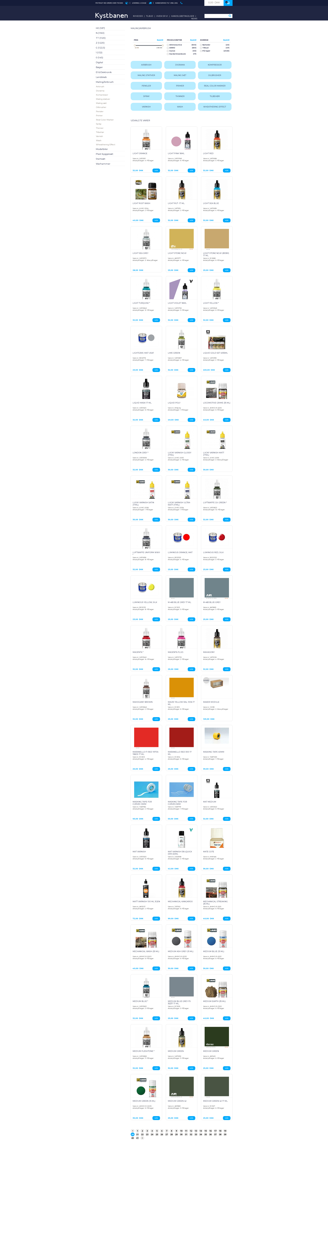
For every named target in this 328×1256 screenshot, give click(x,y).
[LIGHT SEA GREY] (146, 241)
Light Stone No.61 (177, 253)
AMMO (172, 48)
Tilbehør (100, 132)
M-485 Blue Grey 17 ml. (179, 602)
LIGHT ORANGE (140, 153)
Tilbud (149, 16)
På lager (206, 51)
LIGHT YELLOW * (211, 303)
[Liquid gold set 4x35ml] (216, 341)
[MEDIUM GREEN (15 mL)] (146, 1089)
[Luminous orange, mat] (181, 537)
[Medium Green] (216, 1039)
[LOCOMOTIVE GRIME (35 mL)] (216, 391)
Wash (98, 140)
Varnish (99, 136)
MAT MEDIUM (209, 802)
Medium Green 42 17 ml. (215, 1101)
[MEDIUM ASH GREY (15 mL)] (181, 939)
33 (196, 1134)
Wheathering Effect (105, 144)
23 (147, 1134)
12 (191, 1131)
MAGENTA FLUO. (176, 652)
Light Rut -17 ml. (176, 203)
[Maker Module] (216, 684)
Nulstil (160, 40)
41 (137, 1138)
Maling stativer (103, 99)
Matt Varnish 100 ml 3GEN (146, 901)
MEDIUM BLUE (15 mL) (213, 951)
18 (220, 1131)
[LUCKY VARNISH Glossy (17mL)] (181, 440)
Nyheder (138, 16)
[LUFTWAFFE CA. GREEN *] (216, 491)
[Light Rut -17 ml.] (181, 191)
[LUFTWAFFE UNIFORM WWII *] (146, 541)
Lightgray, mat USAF (143, 353)
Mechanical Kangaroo (180, 901)
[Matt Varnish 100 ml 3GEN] (146, 889)
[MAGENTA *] (146, 640)
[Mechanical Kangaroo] (181, 889)
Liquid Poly (174, 403)
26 (162, 1134)
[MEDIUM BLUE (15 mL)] (216, 939)
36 (210, 1134)
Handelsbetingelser (182, 16)
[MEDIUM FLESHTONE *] (146, 1039)
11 (186, 1131)
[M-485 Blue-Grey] (216, 590)
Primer (99, 115)
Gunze (172, 51)
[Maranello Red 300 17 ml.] (181, 740)
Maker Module (211, 702)
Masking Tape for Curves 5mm (177, 803)
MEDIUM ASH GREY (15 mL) (180, 951)
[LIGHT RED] (216, 141)
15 (205, 1131)
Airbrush (100, 86)
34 (201, 1134)
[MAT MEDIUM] (216, 789)
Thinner (99, 128)
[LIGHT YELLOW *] (216, 291)
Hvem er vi (162, 16)
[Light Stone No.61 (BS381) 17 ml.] (216, 241)
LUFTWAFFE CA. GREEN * (215, 502)
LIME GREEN (174, 353)
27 (167, 1134)
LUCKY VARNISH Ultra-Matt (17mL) (179, 503)
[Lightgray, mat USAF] (146, 338)
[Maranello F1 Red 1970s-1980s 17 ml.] (146, 740)
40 (132, 1138)
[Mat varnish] (146, 839)
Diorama (100, 91)
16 (210, 1131)
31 (186, 1134)
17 (215, 1131)
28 (171, 1134)
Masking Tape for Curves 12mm (142, 803)
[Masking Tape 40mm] (216, 736)
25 (157, 1134)
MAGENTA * (138, 652)
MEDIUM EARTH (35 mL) (214, 1001)
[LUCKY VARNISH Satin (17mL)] (146, 490)
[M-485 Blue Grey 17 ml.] (181, 590)
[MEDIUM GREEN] (181, 1039)
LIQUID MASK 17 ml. (142, 403)
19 (225, 1131)
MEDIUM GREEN (176, 1051)
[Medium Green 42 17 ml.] (216, 1089)
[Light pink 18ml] (181, 141)
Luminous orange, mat (180, 552)
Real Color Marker (105, 120)
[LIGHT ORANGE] (146, 142)
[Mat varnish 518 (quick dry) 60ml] (181, 839)
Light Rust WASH (141, 203)
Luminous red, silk (213, 552)
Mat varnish (139, 852)
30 (181, 1134)
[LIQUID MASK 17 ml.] (146, 391)
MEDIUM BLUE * (140, 1001)
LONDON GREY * (140, 453)
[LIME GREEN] (181, 341)
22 (142, 1134)
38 (220, 1134)
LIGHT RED (208, 153)
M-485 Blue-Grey (212, 602)
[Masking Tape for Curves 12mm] (146, 789)
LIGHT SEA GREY (140, 253)
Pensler (99, 111)
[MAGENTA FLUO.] (181, 640)
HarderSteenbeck (177, 54)
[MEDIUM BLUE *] (146, 989)
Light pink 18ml (176, 153)
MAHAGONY (209, 652)
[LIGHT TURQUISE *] (146, 291)
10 (181, 1131)
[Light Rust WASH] (146, 191)
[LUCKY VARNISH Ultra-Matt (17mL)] (181, 490)
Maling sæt (101, 103)
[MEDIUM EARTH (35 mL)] (216, 989)
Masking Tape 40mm (213, 752)
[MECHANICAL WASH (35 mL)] (146, 939)
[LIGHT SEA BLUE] (216, 191)
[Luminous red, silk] (216, 537)
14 (201, 1131)
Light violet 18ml (177, 303)
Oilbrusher (101, 107)
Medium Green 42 (177, 1101)
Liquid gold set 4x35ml (215, 353)
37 (215, 1134)
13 (196, 1131)
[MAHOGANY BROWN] (146, 690)
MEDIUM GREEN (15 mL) (144, 1101)
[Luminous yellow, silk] (146, 587)
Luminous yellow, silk (145, 602)
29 (176, 1134)
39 (225, 1134)
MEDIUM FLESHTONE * (143, 1051)
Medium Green (211, 1051)
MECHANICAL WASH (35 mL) (146, 951)
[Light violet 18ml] (181, 291)
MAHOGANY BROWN (143, 702)
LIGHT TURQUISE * (141, 303)
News (194, 19)
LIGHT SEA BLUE (211, 203)
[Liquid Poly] (181, 391)
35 (205, 1134)
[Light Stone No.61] (181, 241)
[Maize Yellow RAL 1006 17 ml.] (181, 690)
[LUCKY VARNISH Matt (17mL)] (216, 440)
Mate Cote (208, 852)
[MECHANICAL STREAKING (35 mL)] (216, 889)
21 (137, 1134)
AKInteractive (175, 45)
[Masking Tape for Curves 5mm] (181, 789)
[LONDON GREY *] (146, 441)
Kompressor (102, 95)
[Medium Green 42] (181, 1089)
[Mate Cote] (216, 840)
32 (191, 1134)
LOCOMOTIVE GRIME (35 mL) (216, 403)
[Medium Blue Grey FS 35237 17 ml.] (181, 989)
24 (152, 1134)
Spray (98, 124)
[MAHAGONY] (216, 640)
